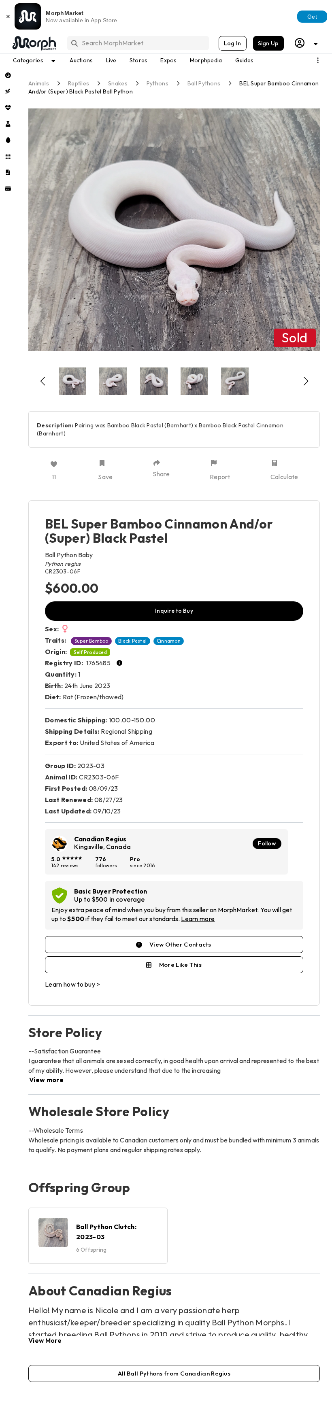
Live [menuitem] (111, 60)
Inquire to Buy (174, 610)
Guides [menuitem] (244, 60)
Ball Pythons (203, 83)
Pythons (157, 83)
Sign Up (268, 43)
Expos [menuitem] (168, 60)
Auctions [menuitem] (81, 60)
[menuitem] (8, 75)
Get (312, 16)
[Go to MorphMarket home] (33, 43)
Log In (232, 43)
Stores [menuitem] (139, 60)
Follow (267, 843)
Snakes (118, 83)
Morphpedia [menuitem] (206, 60)
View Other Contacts (180, 944)
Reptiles (78, 83)
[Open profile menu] (306, 43)
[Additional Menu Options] (318, 60)
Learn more (198, 919)
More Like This (180, 964)
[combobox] (137, 43)
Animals (38, 83)
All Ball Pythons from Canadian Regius (174, 1373)
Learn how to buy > (72, 984)
